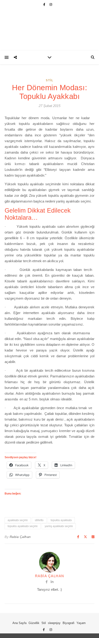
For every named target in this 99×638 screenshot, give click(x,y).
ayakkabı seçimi (18, 520)
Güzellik (34, 623)
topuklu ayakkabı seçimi (23, 526)
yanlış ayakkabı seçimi (59, 526)
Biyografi (68, 623)
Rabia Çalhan (20, 537)
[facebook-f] (44, 4)
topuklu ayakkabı (61, 520)
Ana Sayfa (19, 623)
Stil (49, 80)
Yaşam (81, 623)
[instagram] (51, 4)
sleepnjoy (54, 623)
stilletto (39, 520)
